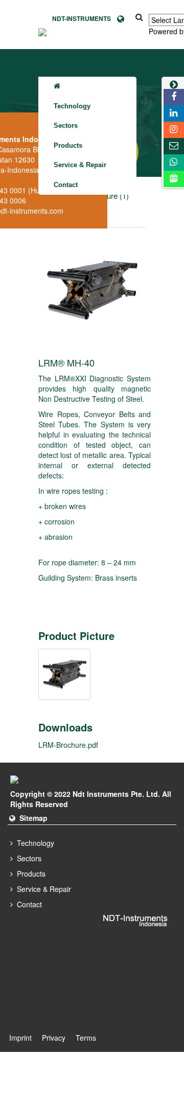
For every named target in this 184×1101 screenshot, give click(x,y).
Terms (86, 1038)
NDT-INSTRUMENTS (84, 18)
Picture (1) (111, 195)
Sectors (66, 125)
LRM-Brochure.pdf (68, 745)
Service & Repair (80, 165)
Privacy (53, 1038)
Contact (66, 185)
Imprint (20, 1038)
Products (68, 145)
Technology (72, 106)
